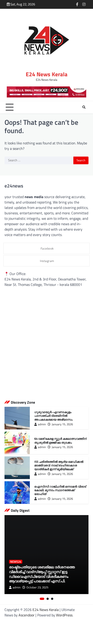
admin (42, 424)
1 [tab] (42, 599)
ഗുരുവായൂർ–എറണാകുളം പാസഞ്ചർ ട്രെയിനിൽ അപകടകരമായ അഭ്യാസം (53, 416)
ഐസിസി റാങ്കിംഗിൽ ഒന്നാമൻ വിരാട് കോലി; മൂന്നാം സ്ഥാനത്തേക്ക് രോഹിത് (60, 490)
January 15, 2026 (62, 424)
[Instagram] (84, 4)
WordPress (64, 615)
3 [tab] (52, 599)
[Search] (84, 107)
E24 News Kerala (46, 74)
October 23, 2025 (37, 587)
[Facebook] (77, 4)
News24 (15, 562)
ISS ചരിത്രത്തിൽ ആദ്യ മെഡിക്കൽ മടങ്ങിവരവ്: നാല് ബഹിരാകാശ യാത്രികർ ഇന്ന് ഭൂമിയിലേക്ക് (58, 465)
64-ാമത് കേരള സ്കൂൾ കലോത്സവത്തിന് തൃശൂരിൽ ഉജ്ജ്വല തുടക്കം (60, 440)
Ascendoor (27, 615)
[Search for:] (39, 160)
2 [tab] (47, 599)
